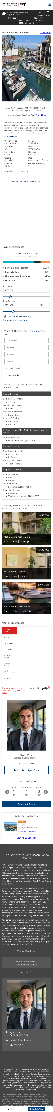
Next (46, 792)
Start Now (41, 115)
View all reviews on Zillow (26, 964)
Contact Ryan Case (28, 770)
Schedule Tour (36, 1108)
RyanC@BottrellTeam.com (22, 1040)
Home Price (7, 286)
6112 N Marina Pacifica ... (27, 831)
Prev (7, 792)
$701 (47, 272)
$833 (47, 280)
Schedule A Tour (25, 804)
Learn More (45, 32)
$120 (47, 276)
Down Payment (9, 301)
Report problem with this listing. (26, 182)
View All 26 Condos (26, 837)
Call (12, 1109)
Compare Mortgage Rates (15, 320)
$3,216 (46, 267)
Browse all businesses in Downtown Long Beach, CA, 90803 (14, 690)
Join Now (11, 375)
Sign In (34, 330)
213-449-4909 (28, 763)
